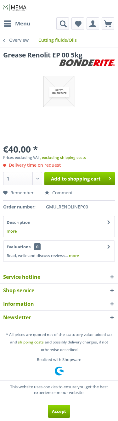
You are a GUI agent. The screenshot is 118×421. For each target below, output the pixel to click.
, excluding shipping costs (63, 157)
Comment (62, 193)
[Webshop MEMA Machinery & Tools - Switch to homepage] (15, 8)
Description (19, 222)
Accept (59, 411)
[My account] (93, 23)
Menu (22, 23)
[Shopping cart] (108, 23)
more (12, 231)
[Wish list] (77, 23)
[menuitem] (16, 23)
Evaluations (19, 247)
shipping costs (31, 342)
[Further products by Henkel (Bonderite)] (87, 64)
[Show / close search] (62, 23)
